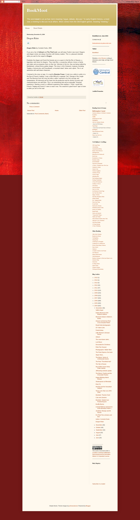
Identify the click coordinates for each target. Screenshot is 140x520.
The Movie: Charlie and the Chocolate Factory (104, 374)
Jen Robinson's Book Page (98, 191)
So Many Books (96, 263)
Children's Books (96, 172)
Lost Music (99, 342)
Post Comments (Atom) (42, 113)
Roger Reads (95, 211)
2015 (96, 277)
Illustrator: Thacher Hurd (103, 395)
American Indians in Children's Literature (101, 113)
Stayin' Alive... (100, 355)
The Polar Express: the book (104, 352)
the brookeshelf (95, 161)
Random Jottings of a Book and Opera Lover (102, 258)
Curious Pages (95, 174)
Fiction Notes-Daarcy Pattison (99, 245)
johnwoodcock (73, 506)
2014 (96, 280)
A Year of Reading (96, 226)
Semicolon (94, 261)
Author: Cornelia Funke (102, 419)
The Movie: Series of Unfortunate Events (102, 358)
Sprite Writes (95, 265)
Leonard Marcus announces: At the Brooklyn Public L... (104, 407)
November (99, 425)
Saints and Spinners (96, 213)
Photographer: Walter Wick (104, 350)
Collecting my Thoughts (97, 241)
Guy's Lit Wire (95, 189)
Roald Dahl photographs (103, 325)
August (98, 432)
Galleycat (94, 249)
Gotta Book (95, 185)
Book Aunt (94, 156)
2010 (96, 290)
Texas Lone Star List (97, 135)
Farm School (95, 247)
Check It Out (95, 169)
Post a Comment (34, 106)
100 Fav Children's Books (98, 122)
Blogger (88, 506)
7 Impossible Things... (97, 215)
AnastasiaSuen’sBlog (97, 148)
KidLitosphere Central (98, 111)
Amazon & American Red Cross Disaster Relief (103, 321)
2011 (96, 288)
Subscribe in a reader (98, 484)
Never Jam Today (96, 202)
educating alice (95, 176)
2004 (96, 305)
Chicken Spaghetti (96, 170)
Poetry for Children (96, 209)
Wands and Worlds (96, 216)
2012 (96, 285)
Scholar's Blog (95, 260)
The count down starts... (103, 339)
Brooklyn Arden (95, 160)
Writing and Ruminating (97, 269)
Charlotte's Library (96, 167)
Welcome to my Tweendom (98, 220)
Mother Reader (95, 198)
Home (27, 28)
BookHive (94, 114)
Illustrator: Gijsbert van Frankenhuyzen (102, 400)
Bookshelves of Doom (97, 158)
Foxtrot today (99, 330)
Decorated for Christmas (103, 344)
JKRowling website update (104, 371)
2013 (96, 283)
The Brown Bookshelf (97, 163)
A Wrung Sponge (96, 224)
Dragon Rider (100, 421)
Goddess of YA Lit (96, 183)
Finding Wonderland (96, 180)
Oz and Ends (95, 204)
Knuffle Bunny (100, 404)
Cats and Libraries (101, 397)
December (99, 308)
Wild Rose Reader (96, 222)
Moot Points (37, 28)
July (97, 435)
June (97, 438)
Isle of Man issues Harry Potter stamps (103, 367)
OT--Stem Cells (100, 327)
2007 (96, 298)
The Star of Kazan (101, 364)
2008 (96, 295)
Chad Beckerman (96, 256)
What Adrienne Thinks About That (100, 218)
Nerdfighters (95, 120)
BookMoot (95, 52)
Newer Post (30, 110)
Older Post (82, 110)
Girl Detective (95, 252)
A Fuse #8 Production (97, 181)
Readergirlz (94, 129)
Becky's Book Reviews (97, 150)
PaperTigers (95, 126)
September (99, 430)
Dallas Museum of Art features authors (102, 313)
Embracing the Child (97, 118)
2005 (96, 303)
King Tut (98, 384)
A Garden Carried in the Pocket (99, 250)
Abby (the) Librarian (96, 234)
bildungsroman (95, 152)
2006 (96, 300)
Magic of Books (96, 194)
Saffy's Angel (99, 310)
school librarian (102, 58)
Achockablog (95, 147)
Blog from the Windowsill (98, 154)
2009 (96, 293)
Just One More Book (97, 193)
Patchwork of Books (96, 205)
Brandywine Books (96, 236)
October (98, 427)
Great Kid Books (96, 187)
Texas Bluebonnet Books (97, 131)
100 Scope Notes (96, 145)
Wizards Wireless (96, 267)
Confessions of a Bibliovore (98, 243)
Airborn (98, 337)
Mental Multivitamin (97, 254)
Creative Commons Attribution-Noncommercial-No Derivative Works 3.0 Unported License (101, 454)
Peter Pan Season (101, 347)
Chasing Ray (95, 239)
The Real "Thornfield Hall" (103, 361)
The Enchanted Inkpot (97, 178)
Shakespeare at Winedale (103, 381)
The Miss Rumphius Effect (98, 196)
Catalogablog (95, 238)
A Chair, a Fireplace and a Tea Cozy (100, 165)
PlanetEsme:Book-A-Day (97, 207)
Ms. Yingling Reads (96, 200)
